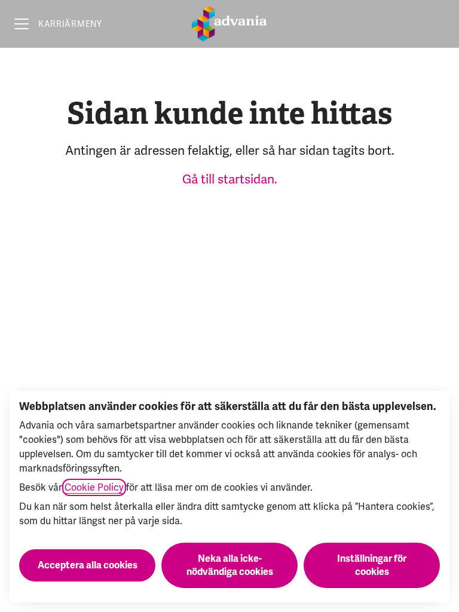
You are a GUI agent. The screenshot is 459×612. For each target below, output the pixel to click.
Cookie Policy (94, 487)
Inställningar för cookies (371, 565)
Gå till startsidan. (229, 179)
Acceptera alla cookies (87, 565)
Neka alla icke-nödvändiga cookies (229, 565)
